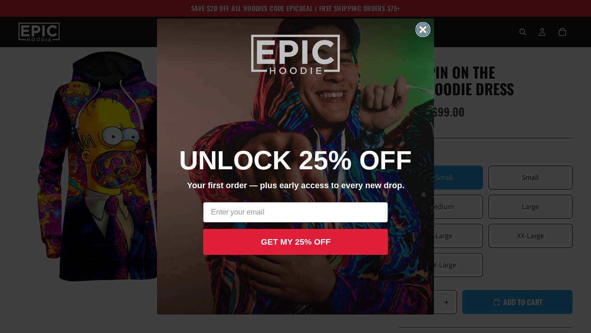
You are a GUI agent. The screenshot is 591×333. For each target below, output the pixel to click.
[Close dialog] (422, 29)
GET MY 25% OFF (296, 242)
